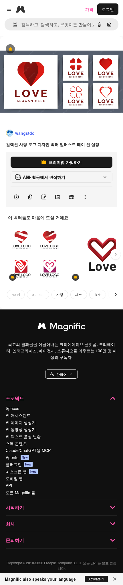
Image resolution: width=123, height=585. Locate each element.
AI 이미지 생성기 (21, 422)
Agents (17, 457)
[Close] (114, 579)
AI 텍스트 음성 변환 (23, 436)
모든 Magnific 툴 (20, 492)
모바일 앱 (14, 478)
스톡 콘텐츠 (16, 443)
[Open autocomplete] (13, 24)
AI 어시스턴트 (18, 415)
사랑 (59, 294)
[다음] (115, 254)
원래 (33, 49)
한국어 (61, 374)
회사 (10, 523)
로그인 (108, 9)
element (38, 294)
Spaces (12, 408)
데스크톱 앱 (21, 471)
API (9, 485)
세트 (78, 294)
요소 (97, 294)
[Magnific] (61, 327)
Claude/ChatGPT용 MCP (28, 450)
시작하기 (15, 507)
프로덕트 (15, 398)
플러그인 (18, 464)
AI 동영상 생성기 (21, 429)
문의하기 (15, 540)
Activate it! (96, 578)
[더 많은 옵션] (85, 197)
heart (16, 294)
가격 (89, 9)
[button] (61, 374)
